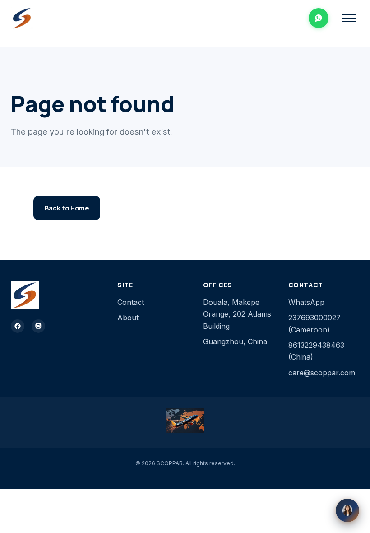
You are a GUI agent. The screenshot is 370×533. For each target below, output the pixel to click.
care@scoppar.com (321, 372)
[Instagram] (38, 326)
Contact (130, 302)
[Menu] (349, 18)
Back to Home (67, 208)
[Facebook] (17, 326)
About (128, 317)
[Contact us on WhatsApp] (318, 18)
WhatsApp (306, 302)
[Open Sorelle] (347, 510)
